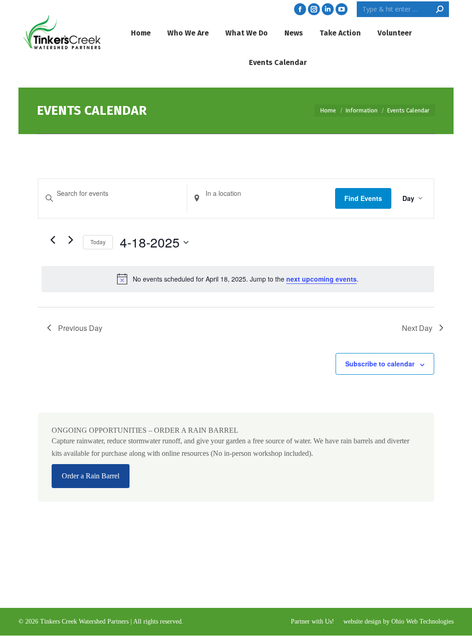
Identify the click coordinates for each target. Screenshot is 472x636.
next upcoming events (321, 278)
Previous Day (80, 328)
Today (98, 242)
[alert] (237, 279)
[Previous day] (52, 240)
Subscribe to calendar (379, 363)
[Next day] (70, 240)
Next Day (417, 328)
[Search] (439, 9)
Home (328, 110)
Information (361, 110)
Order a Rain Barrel (90, 476)
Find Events (363, 198)
